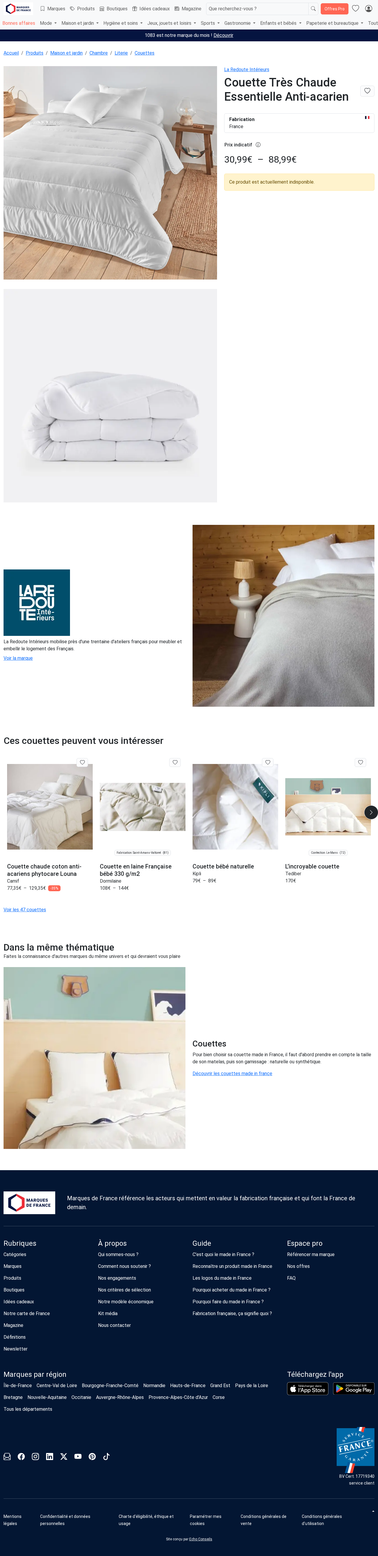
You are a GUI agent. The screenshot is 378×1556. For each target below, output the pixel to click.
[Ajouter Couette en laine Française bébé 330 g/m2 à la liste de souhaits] (175, 762)
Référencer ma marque (311, 1254)
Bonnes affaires (18, 23)
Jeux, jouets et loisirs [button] (170, 23)
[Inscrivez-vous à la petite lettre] (7, 1457)
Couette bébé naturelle (223, 866)
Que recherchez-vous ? (233, 9)
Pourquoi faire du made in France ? (228, 1301)
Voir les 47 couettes (25, 909)
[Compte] (368, 9)
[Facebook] (21, 1457)
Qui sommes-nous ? (118, 1254)
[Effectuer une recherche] (313, 9)
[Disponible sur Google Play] (353, 1388)
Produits (86, 9)
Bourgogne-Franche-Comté (110, 1385)
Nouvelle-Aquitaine (47, 1397)
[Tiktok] (106, 1457)
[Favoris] (355, 9)
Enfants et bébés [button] (279, 23)
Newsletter (15, 1349)
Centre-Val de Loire (57, 1385)
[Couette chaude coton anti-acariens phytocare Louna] (50, 807)
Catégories (15, 1254)
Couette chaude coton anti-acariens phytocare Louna (44, 870)
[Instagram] (35, 1457)
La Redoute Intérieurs (246, 69)
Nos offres (298, 1266)
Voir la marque (18, 658)
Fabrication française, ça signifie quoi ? (232, 1313)
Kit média (108, 1313)
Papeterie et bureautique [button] (333, 23)
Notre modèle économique (126, 1301)
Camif (13, 881)
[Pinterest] (92, 1457)
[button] (213, 1520)
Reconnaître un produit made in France (232, 1266)
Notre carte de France (27, 1313)
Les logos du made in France (222, 1278)
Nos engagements (117, 1278)
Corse (219, 1397)
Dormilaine (110, 881)
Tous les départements (28, 1409)
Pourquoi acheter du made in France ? (232, 1290)
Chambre (98, 53)
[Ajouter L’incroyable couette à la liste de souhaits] (360, 762)
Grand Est (220, 1385)
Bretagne (13, 1397)
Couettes (144, 53)
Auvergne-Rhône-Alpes (120, 1397)
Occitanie (81, 1397)
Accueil (11, 53)
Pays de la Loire (251, 1385)
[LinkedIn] (49, 1457)
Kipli (197, 873)
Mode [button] (46, 23)
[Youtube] (78, 1457)
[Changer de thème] (372, 1511)
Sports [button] (208, 23)
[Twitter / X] (63, 1457)
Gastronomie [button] (238, 23)
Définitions (15, 1337)
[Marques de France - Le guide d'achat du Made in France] (18, 8)
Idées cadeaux (154, 9)
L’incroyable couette (312, 866)
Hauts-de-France (188, 1385)
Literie (121, 53)
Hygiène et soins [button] (121, 23)
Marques (56, 9)
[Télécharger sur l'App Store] (307, 1388)
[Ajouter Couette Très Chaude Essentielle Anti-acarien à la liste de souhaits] (367, 91)
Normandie (154, 1385)
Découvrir (223, 35)
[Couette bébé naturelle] (235, 807)
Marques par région (35, 1374)
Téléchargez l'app (315, 1374)
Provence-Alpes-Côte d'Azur (178, 1397)
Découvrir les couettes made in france (232, 1073)
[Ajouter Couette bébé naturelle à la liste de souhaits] (267, 762)
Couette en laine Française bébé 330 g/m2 (136, 870)
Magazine (191, 9)
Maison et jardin (66, 53)
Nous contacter (114, 1325)
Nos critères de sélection (124, 1290)
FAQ (291, 1278)
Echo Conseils (200, 1539)
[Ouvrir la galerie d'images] (110, 174)
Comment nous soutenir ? (124, 1266)
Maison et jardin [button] (78, 23)
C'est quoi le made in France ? (223, 1254)
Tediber (293, 873)
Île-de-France (18, 1385)
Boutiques (117, 9)
